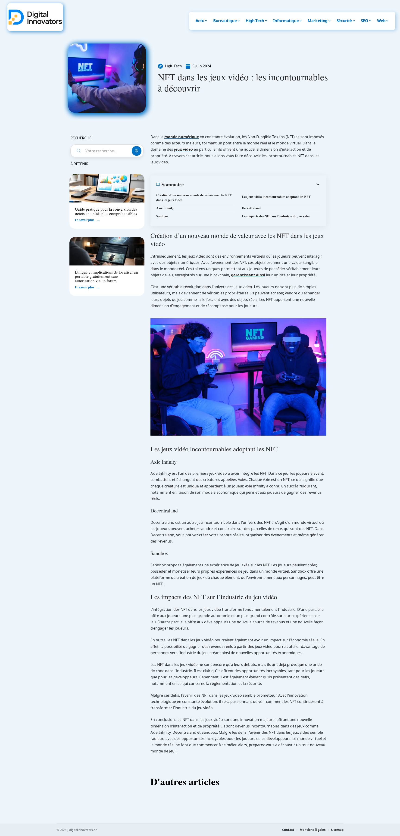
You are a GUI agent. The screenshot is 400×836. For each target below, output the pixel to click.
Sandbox (162, 216)
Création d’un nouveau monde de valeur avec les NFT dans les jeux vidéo (194, 197)
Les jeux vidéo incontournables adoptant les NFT (276, 196)
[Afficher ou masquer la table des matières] (252, 184)
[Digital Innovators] (35, 17)
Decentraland (251, 208)
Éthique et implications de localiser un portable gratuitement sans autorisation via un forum (106, 276)
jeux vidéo (183, 149)
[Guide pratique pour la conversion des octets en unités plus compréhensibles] (106, 188)
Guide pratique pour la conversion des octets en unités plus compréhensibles (106, 211)
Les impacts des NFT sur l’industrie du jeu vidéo (276, 216)
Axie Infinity (165, 208)
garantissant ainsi (248, 275)
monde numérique (181, 136)
